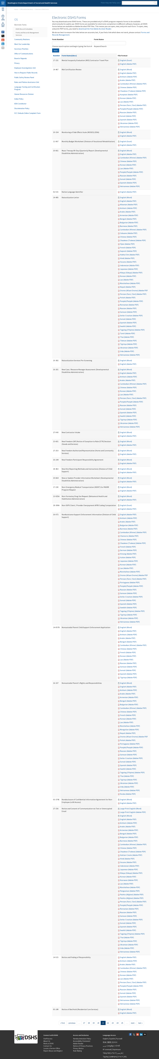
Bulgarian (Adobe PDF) (129, 222)
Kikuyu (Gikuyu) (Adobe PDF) (131, 272)
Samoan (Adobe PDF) (128, 312)
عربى (105, 1046)
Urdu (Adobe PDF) (127, 351)
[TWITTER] (3, 36)
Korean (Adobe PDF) (128, 98)
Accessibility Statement (81, 1041)
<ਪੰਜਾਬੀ (117, 1046)
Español (112, 1039)
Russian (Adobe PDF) (128, 112)
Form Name (99, 39)
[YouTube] (137, 1035)
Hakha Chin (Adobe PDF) (129, 254)
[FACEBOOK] (3, 32)
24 (117, 1023)
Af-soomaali (107, 1049)
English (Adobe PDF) (128, 64)
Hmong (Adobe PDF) (128, 554)
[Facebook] (130, 1035)
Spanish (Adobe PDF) (128, 119)
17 (84, 1023)
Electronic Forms (20, 25)
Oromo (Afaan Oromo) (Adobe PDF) (134, 290)
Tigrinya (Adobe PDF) (128, 344)
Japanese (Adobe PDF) (129, 269)
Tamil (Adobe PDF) (127, 333)
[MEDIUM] (3, 48)
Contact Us (47, 1046)
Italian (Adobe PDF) (128, 557)
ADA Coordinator (20, 104)
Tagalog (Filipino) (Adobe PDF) (132, 330)
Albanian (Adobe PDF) (128, 204)
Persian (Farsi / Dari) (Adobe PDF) (133, 105)
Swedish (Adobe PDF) (128, 607)
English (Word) (126, 69)
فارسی (119, 1053)
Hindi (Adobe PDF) (127, 258)
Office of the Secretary (26, 9)
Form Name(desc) (69, 55)
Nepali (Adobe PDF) (127, 287)
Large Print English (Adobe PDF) (133, 812)
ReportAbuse (3, 26)
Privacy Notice (78, 1048)
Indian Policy (18, 99)
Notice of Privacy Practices (83, 1046)
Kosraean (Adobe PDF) (129, 880)
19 (94, 1023)
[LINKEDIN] (3, 44)
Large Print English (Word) (130, 808)
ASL (125, 1057)
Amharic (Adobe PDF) (128, 77)
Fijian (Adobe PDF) (127, 244)
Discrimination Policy (21, 108)
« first (62, 1023)
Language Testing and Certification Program (27, 88)
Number (56, 55)
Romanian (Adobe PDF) (129, 305)
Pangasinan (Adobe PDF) (130, 891)
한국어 (114, 1042)
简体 (104, 1042)
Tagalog (105, 1057)
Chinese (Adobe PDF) (128, 87)
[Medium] (144, 1035)
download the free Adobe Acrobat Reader (95, 29)
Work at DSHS (48, 1043)
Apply (56, 50)
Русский (119, 1039)
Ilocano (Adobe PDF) (128, 262)
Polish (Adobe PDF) (127, 297)
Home (16, 9)
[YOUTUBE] (3, 40)
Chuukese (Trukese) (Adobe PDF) (133, 91)
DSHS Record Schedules (24, 29)
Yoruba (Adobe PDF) (128, 794)
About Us (46, 1041)
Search (155, 3)
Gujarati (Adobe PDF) (128, 251)
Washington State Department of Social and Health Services (32, 3)
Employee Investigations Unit (25, 68)
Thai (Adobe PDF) (127, 337)
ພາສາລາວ (113, 1057)
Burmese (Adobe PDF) (128, 226)
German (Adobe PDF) (128, 550)
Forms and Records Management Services (27, 34)
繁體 (109, 1042)
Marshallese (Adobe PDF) (130, 283)
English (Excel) (126, 60)
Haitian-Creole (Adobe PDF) (131, 855)
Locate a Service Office (51, 1048)
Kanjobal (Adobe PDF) (128, 94)
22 (108, 1023)
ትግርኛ (120, 1057)
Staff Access (47, 1039)
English (105, 1039)
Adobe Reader (78, 1043)
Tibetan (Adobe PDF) (128, 340)
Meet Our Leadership (22, 44)
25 (122, 1023)
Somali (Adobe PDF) (128, 116)
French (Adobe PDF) (128, 247)
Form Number (58, 39)
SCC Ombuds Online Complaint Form (27, 113)
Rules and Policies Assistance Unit (26, 82)
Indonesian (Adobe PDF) (129, 265)
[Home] (3, 3)
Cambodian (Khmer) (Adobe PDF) (133, 84)
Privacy (17, 63)
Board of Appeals (20, 58)
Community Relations (22, 39)
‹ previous (71, 1023)
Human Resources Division (24, 94)
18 (89, 1023)
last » (140, 1023)
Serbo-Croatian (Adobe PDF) (131, 315)
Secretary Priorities (21, 49)
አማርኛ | (114, 1053)
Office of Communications (23, 54)
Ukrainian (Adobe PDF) (129, 123)
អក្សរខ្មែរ (110, 1046)
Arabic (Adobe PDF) (127, 80)
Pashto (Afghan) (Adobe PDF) (131, 894)
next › (133, 1023)
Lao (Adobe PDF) (126, 102)
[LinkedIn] (141, 1035)
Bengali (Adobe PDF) (128, 219)
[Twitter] (134, 1035)
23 (113, 1023)
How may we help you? (111, 2)
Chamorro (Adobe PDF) (129, 536)
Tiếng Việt (106, 1053)
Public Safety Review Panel (24, 77)
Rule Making (77, 1051)
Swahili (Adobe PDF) (128, 326)
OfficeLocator (3, 20)
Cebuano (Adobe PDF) (128, 233)
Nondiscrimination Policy (82, 1039)
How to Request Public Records (25, 73)
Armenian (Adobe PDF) (129, 215)
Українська (116, 1049)
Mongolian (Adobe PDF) (129, 729)
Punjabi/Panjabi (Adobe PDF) (131, 109)
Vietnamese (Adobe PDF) (130, 127)
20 (98, 1023)
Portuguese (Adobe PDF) (130, 582)
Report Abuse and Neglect (53, 1051)
